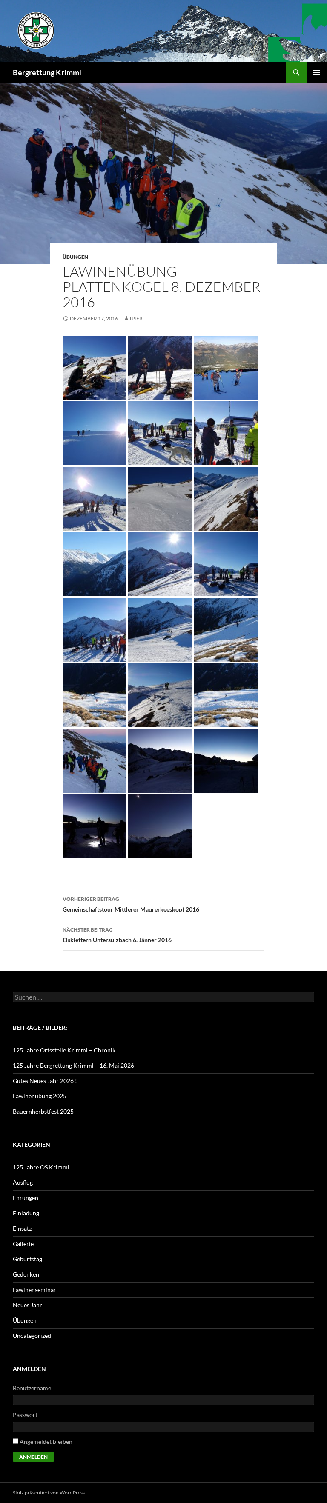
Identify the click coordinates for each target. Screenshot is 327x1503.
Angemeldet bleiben (46, 1441)
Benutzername (32, 1388)
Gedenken (26, 1274)
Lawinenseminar (34, 1289)
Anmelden (33, 1457)
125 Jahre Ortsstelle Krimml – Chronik (64, 1050)
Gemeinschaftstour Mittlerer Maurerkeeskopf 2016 (131, 904)
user (136, 318)
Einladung (26, 1213)
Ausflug (23, 1182)
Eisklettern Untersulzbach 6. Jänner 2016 (117, 934)
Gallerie (23, 1243)
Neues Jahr (27, 1305)
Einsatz (22, 1228)
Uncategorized (32, 1335)
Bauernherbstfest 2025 (43, 1111)
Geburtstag (27, 1259)
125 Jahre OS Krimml (41, 1167)
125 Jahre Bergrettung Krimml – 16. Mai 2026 (73, 1065)
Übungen (75, 257)
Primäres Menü (317, 72)
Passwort (25, 1414)
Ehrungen (25, 1197)
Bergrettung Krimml (47, 72)
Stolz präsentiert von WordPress (49, 1492)
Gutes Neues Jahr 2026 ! (45, 1080)
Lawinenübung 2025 (39, 1096)
